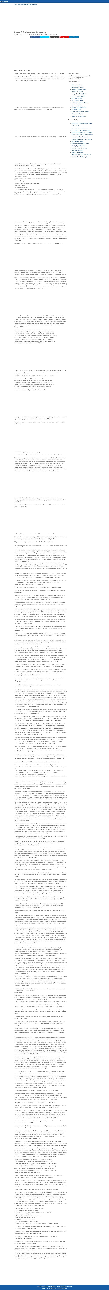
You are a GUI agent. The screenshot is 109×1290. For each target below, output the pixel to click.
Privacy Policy (45, 1288)
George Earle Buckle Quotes (79, 94)
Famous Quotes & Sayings (53, 1286)
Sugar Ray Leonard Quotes (79, 116)
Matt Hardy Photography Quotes (80, 143)
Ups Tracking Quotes (77, 150)
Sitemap (65, 1288)
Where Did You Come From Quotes (81, 154)
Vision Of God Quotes (77, 152)
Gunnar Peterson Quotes (78, 96)
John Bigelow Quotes (77, 100)
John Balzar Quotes (77, 98)
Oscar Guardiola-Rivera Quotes (80, 111)
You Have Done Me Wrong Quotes (81, 157)
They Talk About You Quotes (79, 148)
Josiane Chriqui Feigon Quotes (80, 102)
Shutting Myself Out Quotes (79, 146)
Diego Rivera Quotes (77, 91)
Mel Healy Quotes (76, 109)
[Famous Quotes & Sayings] (4, 2)
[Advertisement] (54, 18)
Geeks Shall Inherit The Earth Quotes (82, 139)
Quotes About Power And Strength (81, 130)
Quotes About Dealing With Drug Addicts (82, 134)
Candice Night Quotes (77, 87)
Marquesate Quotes (77, 105)
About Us (52, 1288)
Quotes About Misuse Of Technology (81, 128)
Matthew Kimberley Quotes (79, 107)
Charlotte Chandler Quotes (79, 89)
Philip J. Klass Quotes (77, 114)
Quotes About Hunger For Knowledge (82, 132)
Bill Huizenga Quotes (77, 85)
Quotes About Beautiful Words (80, 137)
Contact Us (59, 1288)
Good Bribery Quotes (77, 141)
